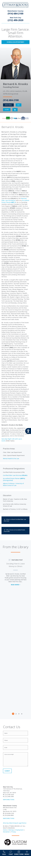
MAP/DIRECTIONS (8, 799)
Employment (19, 830)
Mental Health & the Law (11, 458)
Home (5, 830)
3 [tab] (18, 714)
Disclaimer (6, 832)
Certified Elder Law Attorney (15, 475)
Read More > (15, 585)
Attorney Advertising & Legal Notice (14, 823)
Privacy (13, 832)
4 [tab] (21, 714)
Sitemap (11, 830)
